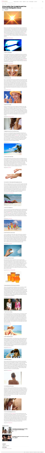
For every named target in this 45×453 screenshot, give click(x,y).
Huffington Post (10, 422)
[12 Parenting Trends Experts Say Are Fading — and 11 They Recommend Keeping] (7, 430)
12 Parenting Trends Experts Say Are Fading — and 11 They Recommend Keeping (20, 429)
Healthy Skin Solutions (11, 116)
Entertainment (31, 1)
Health (27, 1)
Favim (8, 142)
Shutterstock (9, 347)
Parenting (24, 1)
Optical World (9, 370)
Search (42, 8)
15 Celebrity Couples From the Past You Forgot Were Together (20, 437)
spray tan (24, 59)
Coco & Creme (10, 218)
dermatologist (13, 413)
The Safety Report (10, 63)
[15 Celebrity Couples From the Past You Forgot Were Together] (7, 438)
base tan (9, 212)
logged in (6, 448)
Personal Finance (16, 1)
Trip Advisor (9, 167)
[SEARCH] (42, 2)
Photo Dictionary (10, 297)
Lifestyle (20, 1)
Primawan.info (10, 243)
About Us (35, 1)
